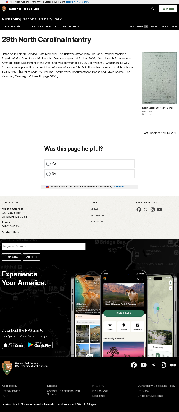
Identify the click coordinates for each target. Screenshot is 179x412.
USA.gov (143, 391)
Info (132, 26)
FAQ (96, 209)
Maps (154, 26)
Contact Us (9, 232)
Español (98, 221)
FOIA (5, 395)
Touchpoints (118, 186)
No (54, 173)
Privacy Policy (11, 391)
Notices (52, 386)
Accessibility (9, 386)
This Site (11, 257)
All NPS (31, 257)
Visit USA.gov (87, 404)
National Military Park (32, 19)
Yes (54, 163)
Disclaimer (98, 395)
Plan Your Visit (13, 26)
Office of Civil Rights (150, 395)
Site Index (100, 215)
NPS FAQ (98, 386)
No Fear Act (100, 391)
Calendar (164, 26)
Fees (174, 26)
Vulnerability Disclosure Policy (156, 386)
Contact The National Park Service (64, 392)
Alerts (142, 26)
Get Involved (70, 26)
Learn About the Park (42, 26)
